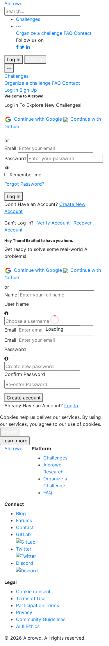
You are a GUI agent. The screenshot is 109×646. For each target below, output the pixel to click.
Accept (10, 432)
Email (10, 148)
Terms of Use (30, 598)
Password (15, 158)
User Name (16, 304)
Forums (24, 520)
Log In (13, 59)
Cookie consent (33, 591)
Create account (24, 398)
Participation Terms (37, 605)
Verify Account (53, 223)
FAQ (68, 33)
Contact (83, 33)
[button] (18, 26)
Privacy (24, 612)
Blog (21, 513)
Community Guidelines (40, 619)
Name (10, 295)
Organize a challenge (39, 33)
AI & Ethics (28, 626)
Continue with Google (38, 119)
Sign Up (35, 59)
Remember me (25, 175)
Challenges (28, 19)
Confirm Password (24, 374)
